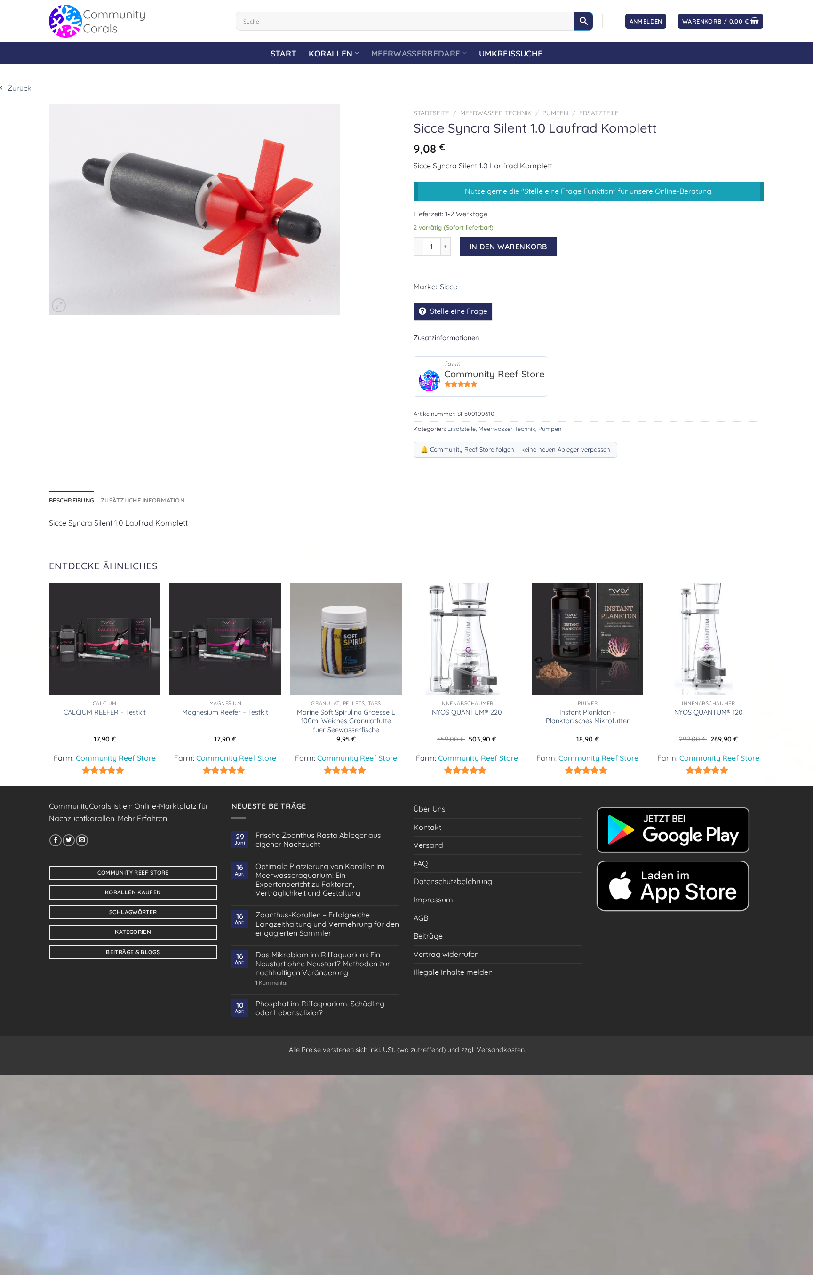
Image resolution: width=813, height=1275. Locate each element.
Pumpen (555, 113)
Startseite (431, 113)
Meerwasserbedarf (416, 53)
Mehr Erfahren (142, 818)
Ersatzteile (599, 113)
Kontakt (427, 827)
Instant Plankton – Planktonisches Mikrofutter (588, 716)
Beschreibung (71, 500)
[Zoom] (59, 305)
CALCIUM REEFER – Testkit (105, 712)
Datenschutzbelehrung (453, 881)
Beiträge (428, 935)
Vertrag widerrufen (446, 954)
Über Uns (430, 808)
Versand (428, 845)
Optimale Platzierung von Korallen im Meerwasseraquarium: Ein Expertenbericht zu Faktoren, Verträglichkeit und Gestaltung (320, 880)
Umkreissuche (510, 53)
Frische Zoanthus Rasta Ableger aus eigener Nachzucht (318, 840)
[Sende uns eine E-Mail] (82, 840)
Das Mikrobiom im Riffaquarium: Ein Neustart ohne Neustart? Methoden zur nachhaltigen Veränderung (322, 963)
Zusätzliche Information (142, 500)
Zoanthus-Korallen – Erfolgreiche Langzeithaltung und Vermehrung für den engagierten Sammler (327, 923)
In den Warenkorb (508, 246)
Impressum (433, 899)
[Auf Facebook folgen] (55, 840)
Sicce (448, 286)
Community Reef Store (494, 374)
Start (284, 53)
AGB (421, 918)
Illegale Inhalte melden (453, 972)
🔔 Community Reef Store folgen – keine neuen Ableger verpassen (515, 449)
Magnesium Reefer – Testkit (225, 712)
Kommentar (271, 983)
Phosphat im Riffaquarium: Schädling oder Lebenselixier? (319, 1008)
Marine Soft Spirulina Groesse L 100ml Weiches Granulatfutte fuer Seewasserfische (346, 721)
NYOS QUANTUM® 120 (708, 712)
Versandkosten (501, 1049)
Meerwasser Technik (496, 113)
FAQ (421, 863)
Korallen (330, 53)
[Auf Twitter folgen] (69, 840)
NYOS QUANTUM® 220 (467, 712)
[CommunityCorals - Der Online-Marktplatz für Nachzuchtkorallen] (135, 21)
